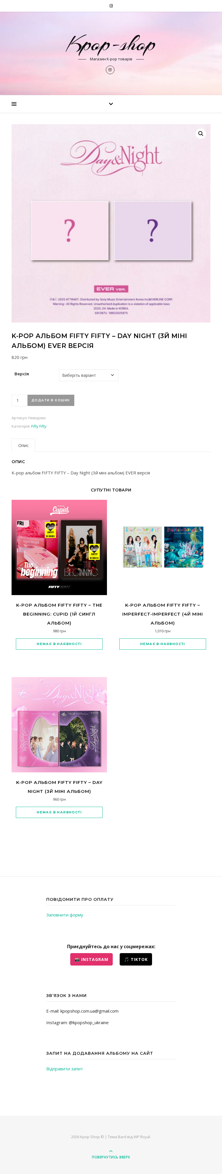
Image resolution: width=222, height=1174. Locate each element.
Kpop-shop (111, 43)
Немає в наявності (59, 644)
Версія (21, 374)
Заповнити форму (64, 915)
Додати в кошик (51, 400)
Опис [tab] (23, 445)
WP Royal (142, 1136)
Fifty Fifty (39, 426)
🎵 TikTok (136, 959)
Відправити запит (64, 1068)
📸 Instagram (91, 959)
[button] (201, 133)
